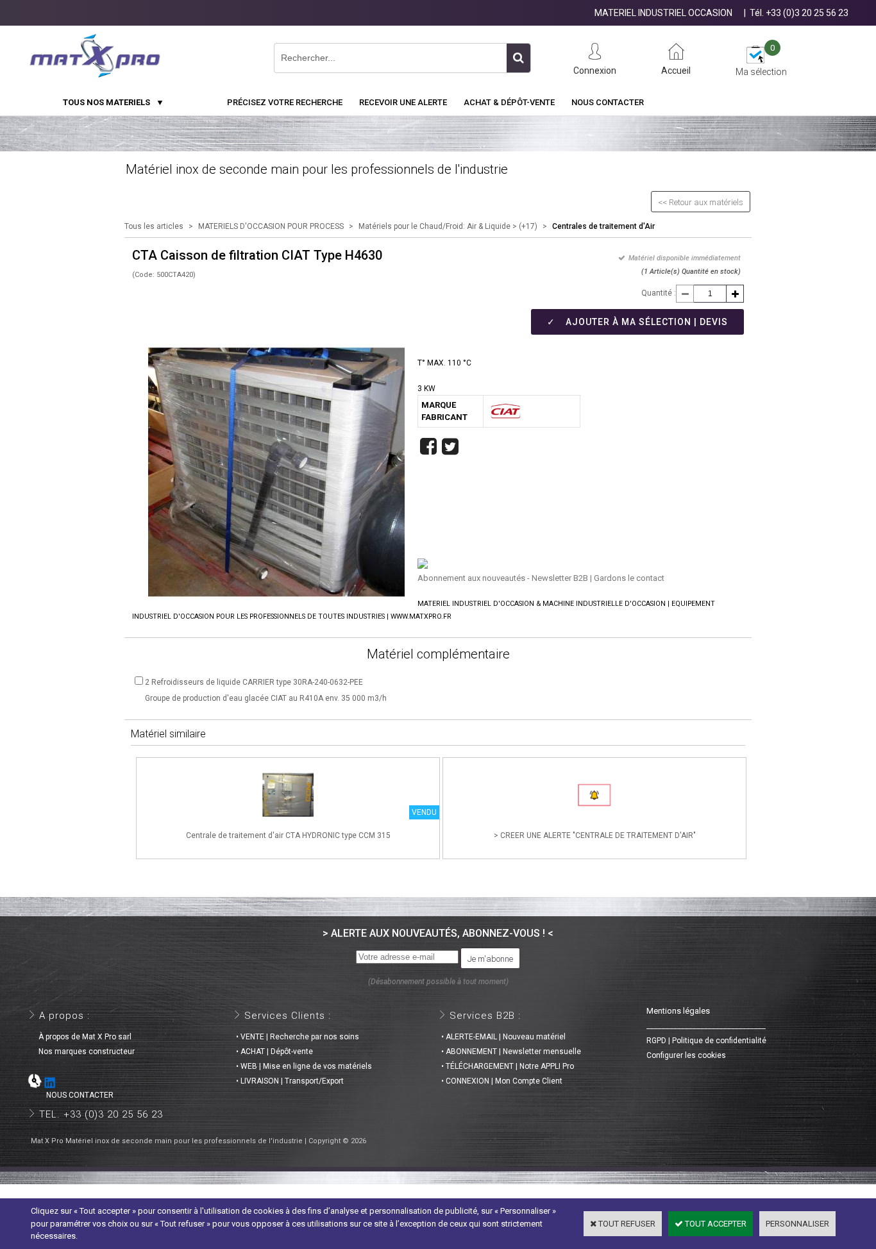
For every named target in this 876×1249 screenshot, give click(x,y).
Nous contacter (607, 102)
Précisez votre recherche (284, 102)
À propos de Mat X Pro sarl (81, 1036)
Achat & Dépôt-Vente (509, 102)
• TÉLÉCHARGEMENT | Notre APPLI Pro (507, 1066)
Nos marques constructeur (83, 1051)
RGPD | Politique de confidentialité (706, 1040)
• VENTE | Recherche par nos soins (297, 1036)
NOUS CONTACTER (72, 1095)
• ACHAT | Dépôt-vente (274, 1051)
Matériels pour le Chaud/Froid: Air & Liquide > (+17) (447, 226)
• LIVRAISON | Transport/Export (290, 1081)
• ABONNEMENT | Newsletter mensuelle (511, 1051)
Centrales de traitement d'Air (603, 226)
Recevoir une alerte (403, 102)
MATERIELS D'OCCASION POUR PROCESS (271, 226)
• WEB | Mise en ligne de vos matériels (304, 1066)
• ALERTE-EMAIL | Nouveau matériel (503, 1036)
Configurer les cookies (686, 1055)
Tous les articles (153, 226)
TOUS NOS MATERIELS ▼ (113, 102)
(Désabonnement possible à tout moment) (438, 981)
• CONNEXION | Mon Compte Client (501, 1081)
